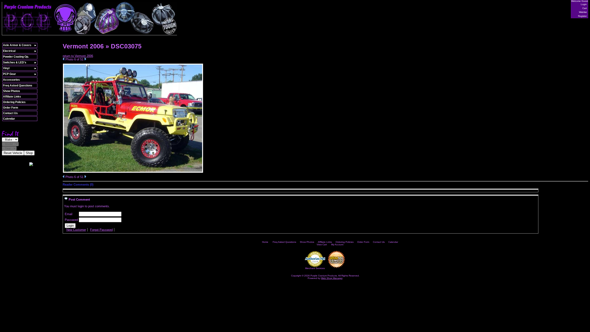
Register (582, 16)
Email (68, 214)
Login (584, 4)
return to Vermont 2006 (78, 56)
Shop (29, 153)
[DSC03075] (133, 172)
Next (85, 59)
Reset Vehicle (13, 153)
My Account (337, 244)
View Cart (322, 244)
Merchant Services (315, 268)
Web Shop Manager (331, 278)
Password (71, 220)
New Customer (76, 229)
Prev (63, 59)
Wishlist (583, 12)
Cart (584, 8)
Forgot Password (101, 229)
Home (265, 242)
